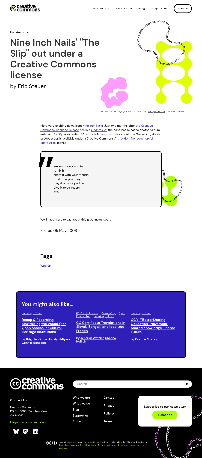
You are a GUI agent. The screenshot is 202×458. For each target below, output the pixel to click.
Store (77, 421)
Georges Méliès (156, 111)
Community (108, 313)
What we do (81, 403)
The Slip (57, 134)
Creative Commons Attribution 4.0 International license (93, 445)
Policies (109, 413)
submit (187, 384)
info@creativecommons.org (28, 422)
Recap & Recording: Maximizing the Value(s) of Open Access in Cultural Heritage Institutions (44, 325)
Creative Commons (25, 8)
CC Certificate (87, 313)
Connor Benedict (34, 343)
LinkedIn (35, 431)
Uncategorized (20, 32)
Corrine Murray (146, 339)
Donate (183, 8)
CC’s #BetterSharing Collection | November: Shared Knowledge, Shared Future (153, 325)
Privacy (109, 406)
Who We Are (101, 8)
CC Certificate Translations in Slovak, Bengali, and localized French (100, 326)
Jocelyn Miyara (59, 339)
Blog (141, 8)
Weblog (45, 266)
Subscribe (165, 415)
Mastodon (26, 431)
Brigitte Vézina (36, 339)
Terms (108, 421)
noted (91, 442)
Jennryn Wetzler (92, 338)
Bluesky (16, 431)
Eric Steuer (32, 86)
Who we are (81, 398)
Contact (110, 398)
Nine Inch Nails (93, 126)
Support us (81, 415)
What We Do (124, 8)
